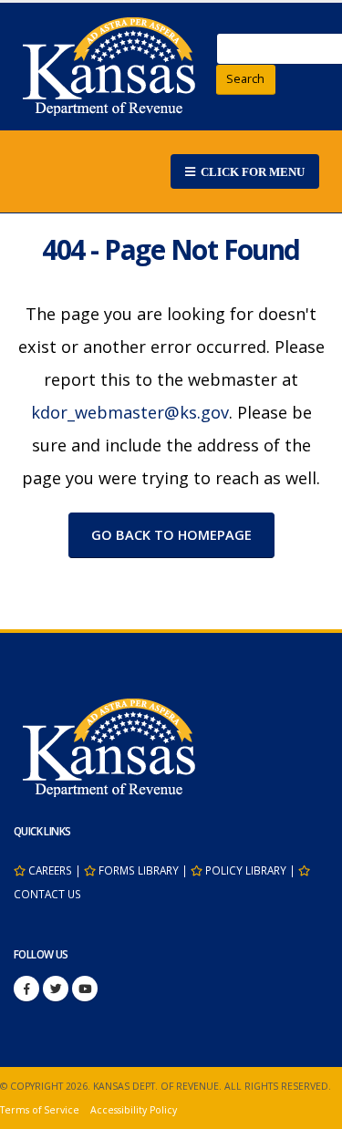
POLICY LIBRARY (245, 870)
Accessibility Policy (133, 1109)
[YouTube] (85, 988)
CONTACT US (47, 893)
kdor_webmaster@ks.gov (130, 412)
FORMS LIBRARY (138, 870)
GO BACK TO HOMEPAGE (171, 534)
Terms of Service (39, 1109)
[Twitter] (55, 988)
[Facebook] (26, 988)
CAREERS (50, 870)
